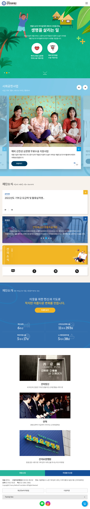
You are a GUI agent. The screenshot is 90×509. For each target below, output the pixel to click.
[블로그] (42, 503)
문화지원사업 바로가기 (45, 29)
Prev (79, 87)
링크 (37, 42)
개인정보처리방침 (23, 491)
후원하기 (19, 164)
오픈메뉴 (85, 502)
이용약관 (67, 491)
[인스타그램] (47, 503)
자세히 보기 (45, 310)
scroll (45, 73)
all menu (86, 3)
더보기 (79, 148)
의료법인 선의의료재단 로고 (10, 3)
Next (85, 87)
